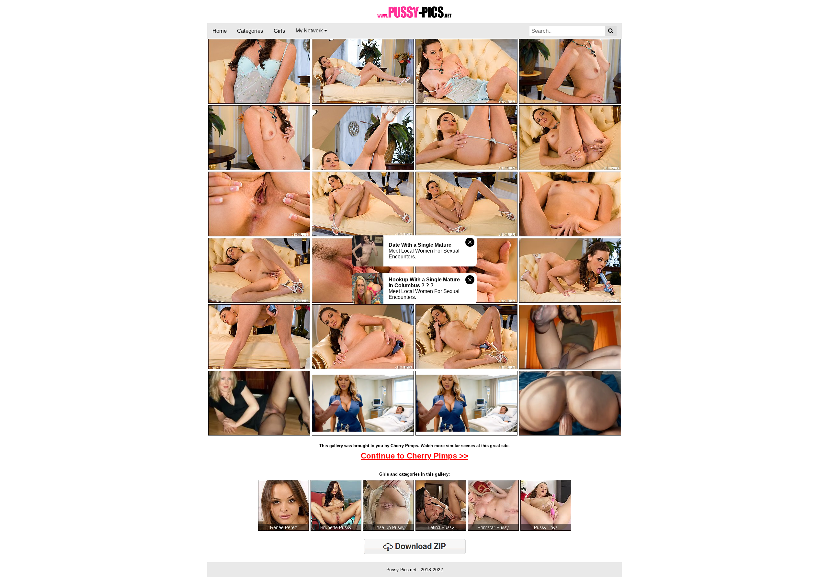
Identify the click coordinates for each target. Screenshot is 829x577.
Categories (250, 31)
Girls (279, 31)
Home (219, 31)
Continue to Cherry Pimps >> (414, 455)
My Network (310, 30)
